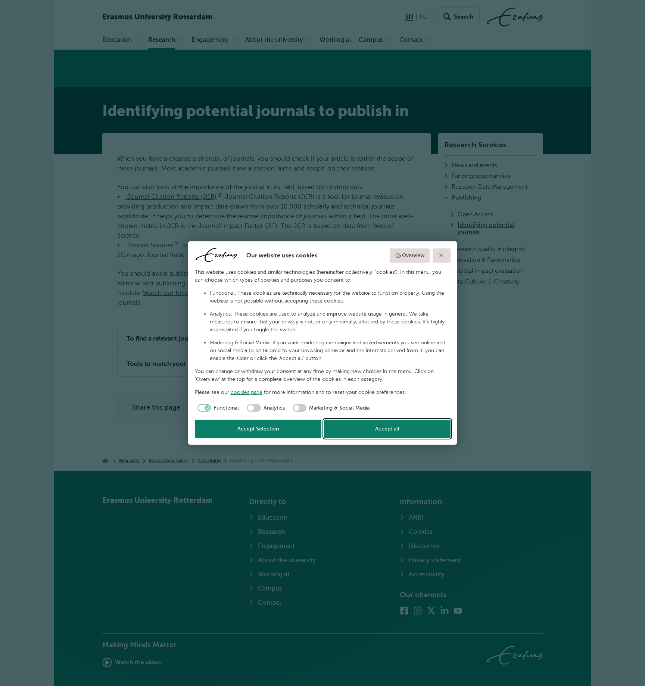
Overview (413, 255)
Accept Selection (258, 429)
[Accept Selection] (442, 255)
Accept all (387, 429)
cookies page (246, 392)
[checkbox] (217, 408)
